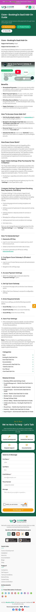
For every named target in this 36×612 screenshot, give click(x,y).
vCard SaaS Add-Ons (8, 371)
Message (5, 489)
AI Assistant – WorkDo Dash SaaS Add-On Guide (17, 387)
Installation (4, 553)
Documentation (7, 362)
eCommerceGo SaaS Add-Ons (11, 364)
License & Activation (7, 581)
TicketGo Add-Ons (8, 366)
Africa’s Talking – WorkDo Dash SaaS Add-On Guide (18, 400)
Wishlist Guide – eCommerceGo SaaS (14, 396)
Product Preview (24, 27)
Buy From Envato (9, 27)
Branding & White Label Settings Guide (14, 381)
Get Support (4, 572)
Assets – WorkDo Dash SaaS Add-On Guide (16, 393)
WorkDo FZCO (10, 602)
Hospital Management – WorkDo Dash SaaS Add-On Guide (18, 384)
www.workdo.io (28, 117)
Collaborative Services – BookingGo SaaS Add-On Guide (18, 403)
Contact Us (4, 570)
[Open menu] (33, 7)
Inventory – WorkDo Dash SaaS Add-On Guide (16, 409)
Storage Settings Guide (10, 398)
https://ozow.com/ (8, 251)
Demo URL (8, 31)
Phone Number (7, 481)
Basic (4, 355)
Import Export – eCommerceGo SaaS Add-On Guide (18, 411)
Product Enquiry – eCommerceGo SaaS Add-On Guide (17, 390)
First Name (6, 459)
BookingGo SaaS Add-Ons (10, 357)
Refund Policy (5, 577)
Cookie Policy (5, 579)
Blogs (2, 560)
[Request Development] (34, 306)
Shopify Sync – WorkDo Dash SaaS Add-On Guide (17, 407)
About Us (3, 555)
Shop (2, 562)
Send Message (17, 510)
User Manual (6, 369)
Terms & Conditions (6, 574)
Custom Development (7, 550)
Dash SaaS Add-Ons (8, 359)
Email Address (7, 474)
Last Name (6, 466)
